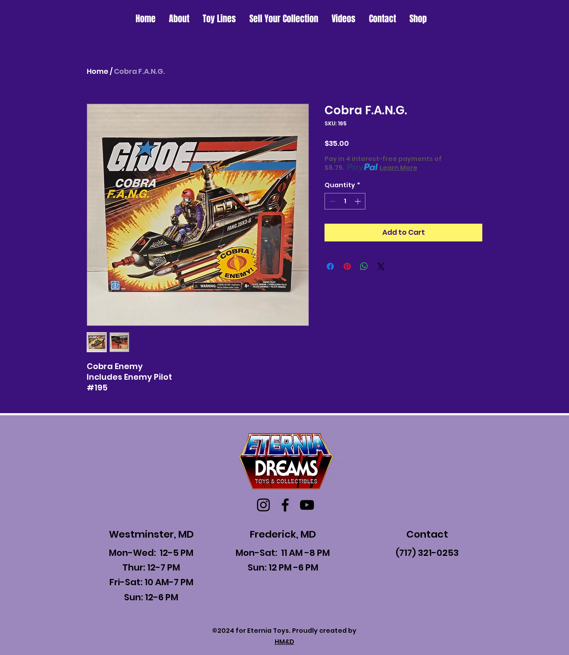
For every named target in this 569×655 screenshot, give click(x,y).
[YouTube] (307, 505)
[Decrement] (331, 201)
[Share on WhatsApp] (364, 266)
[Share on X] (381, 266)
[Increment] (358, 201)
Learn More (398, 167)
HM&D (284, 641)
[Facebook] (285, 505)
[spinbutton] (345, 201)
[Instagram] (263, 505)
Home (97, 71)
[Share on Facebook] (330, 266)
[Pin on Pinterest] (347, 266)
